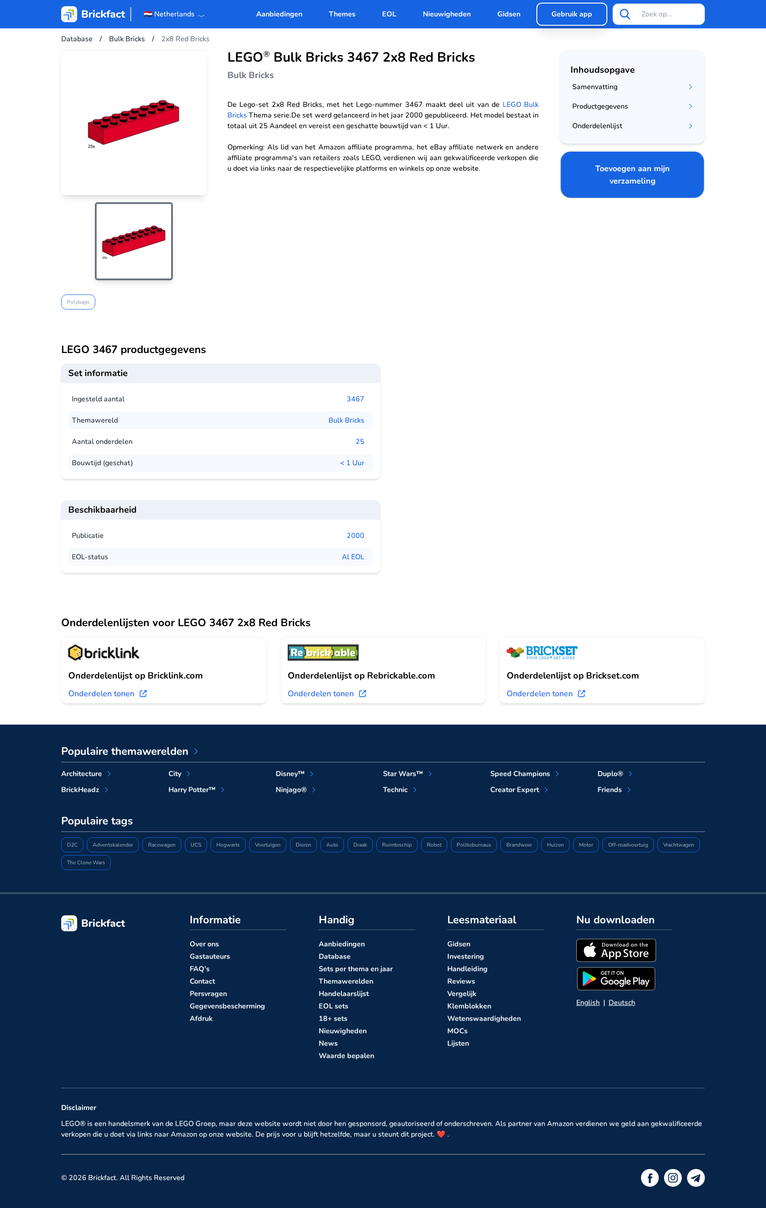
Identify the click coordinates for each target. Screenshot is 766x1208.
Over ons (204, 944)
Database (335, 956)
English (588, 1003)
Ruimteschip (397, 844)
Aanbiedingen (279, 14)
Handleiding (467, 969)
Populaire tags (97, 821)
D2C (72, 844)
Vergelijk (462, 994)
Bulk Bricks (346, 420)
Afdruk (201, 1019)
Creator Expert (514, 789)
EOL (389, 14)
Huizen (555, 844)
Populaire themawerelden (124, 751)
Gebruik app (571, 14)
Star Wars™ (403, 773)
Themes (342, 14)
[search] (625, 14)
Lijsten (458, 1043)
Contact (202, 981)
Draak (360, 844)
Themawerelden (346, 981)
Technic (395, 789)
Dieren (303, 844)
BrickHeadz (80, 789)
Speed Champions (520, 773)
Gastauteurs (210, 956)
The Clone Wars (86, 862)
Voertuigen (268, 844)
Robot (434, 844)
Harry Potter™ (191, 789)
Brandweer (519, 844)
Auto (332, 844)
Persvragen (208, 994)
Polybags (78, 302)
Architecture (81, 773)
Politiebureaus (474, 844)
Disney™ (290, 773)
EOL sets (333, 1006)
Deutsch (622, 1003)
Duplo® (610, 773)
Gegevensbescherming (227, 1006)
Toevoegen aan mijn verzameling (632, 174)
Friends (610, 789)
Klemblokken (469, 1006)
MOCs (457, 1031)
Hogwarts (228, 844)
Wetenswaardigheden (484, 1019)
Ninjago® (291, 789)
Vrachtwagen (678, 844)
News (328, 1043)
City (174, 773)
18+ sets (333, 1019)
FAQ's (200, 969)
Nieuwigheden (447, 14)
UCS (196, 844)
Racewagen (162, 844)
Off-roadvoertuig (628, 844)
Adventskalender (113, 844)
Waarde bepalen (346, 1056)
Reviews (461, 981)
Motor (586, 844)
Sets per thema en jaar (356, 969)
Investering (465, 956)
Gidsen (508, 14)
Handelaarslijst (344, 994)
